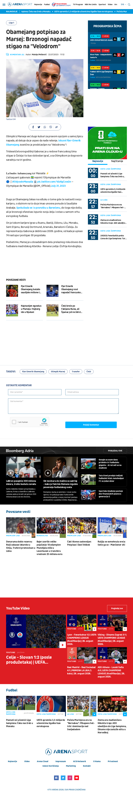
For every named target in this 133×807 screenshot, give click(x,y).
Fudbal (47, 4)
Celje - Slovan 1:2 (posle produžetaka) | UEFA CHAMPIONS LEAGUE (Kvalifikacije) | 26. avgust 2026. (31, 660)
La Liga (104, 200)
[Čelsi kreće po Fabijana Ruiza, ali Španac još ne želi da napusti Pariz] (52, 310)
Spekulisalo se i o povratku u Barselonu (38, 207)
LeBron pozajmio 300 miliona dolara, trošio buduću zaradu (21, 483)
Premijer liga (13, 536)
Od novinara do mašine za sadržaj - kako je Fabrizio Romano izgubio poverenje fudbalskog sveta (60, 484)
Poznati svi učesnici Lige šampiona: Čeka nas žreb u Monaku (112, 175)
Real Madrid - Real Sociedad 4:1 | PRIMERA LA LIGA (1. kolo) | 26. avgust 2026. (81, 670)
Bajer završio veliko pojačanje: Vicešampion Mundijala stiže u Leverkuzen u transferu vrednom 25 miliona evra (49, 548)
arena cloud (42, 761)
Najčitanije (117, 161)
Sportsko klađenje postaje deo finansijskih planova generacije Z (111, 494)
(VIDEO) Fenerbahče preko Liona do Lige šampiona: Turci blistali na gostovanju (113, 237)
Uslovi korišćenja (50, 766)
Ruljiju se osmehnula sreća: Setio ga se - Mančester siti (111, 543)
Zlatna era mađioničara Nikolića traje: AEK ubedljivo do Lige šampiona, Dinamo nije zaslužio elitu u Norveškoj (113, 221)
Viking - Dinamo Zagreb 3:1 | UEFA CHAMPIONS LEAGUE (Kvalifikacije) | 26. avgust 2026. (112, 639)
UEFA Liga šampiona (110, 169)
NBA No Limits (91, 4)
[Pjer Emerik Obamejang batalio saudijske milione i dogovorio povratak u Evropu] (12, 291)
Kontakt (87, 766)
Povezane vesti (16, 279)
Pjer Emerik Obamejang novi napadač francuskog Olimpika (71, 289)
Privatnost (113, 761)
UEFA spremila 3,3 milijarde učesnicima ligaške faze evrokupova (75, 11)
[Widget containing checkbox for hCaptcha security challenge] (29, 422)
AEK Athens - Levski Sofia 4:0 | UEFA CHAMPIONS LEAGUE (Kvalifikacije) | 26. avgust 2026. (111, 672)
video (27, 761)
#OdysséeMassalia (22, 181)
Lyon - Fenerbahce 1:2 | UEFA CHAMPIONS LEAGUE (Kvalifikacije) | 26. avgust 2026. (81, 639)
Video (110, 4)
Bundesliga (42, 536)
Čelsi (89, 371)
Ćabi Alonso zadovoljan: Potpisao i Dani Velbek (79, 543)
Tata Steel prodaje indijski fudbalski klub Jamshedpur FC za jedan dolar (111, 478)
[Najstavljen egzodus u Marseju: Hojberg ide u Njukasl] (12, 310)
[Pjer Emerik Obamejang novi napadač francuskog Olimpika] (52, 291)
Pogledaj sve (115, 450)
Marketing (71, 766)
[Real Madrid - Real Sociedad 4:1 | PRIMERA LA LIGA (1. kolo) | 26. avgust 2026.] (81, 655)
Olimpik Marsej (58, 371)
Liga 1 (11, 22)
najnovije (12, 761)
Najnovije (38, 4)
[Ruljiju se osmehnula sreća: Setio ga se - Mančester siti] (112, 527)
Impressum (60, 761)
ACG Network (79, 761)
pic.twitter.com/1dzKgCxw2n (54, 181)
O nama (97, 761)
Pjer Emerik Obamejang (33, 371)
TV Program (78, 4)
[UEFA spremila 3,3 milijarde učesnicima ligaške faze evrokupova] (51, 706)
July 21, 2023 (58, 185)
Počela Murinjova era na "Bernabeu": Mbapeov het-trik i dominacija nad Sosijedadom (112, 206)
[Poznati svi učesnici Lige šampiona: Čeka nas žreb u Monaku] (20, 706)
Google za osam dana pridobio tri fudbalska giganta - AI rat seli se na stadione (110, 463)
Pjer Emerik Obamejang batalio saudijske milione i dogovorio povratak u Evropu (32, 289)
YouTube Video (18, 608)
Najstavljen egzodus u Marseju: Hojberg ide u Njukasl (31, 309)
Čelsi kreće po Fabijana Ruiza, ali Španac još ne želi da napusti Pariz (71, 309)
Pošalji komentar (91, 425)
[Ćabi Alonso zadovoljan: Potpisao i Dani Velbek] (81, 527)
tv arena (53, 789)
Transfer (76, 371)
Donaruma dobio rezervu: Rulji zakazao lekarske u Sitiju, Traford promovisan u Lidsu (20, 546)
